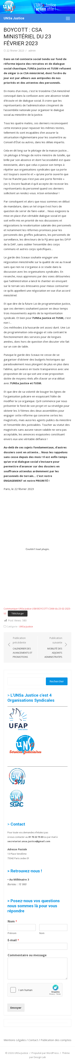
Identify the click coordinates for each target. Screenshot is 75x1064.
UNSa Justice (14, 18)
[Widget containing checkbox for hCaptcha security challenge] (34, 990)
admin (32, 50)
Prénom (12, 933)
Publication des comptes (56, 1040)
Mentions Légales (15, 1040)
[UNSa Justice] (37, 7)
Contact (33, 1040)
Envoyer (15, 1007)
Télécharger (17, 613)
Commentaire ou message (27, 955)
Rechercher (57, 681)
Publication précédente (22, 647)
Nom (12, 921)
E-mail (13, 940)
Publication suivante (53, 647)
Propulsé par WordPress (45, 1053)
